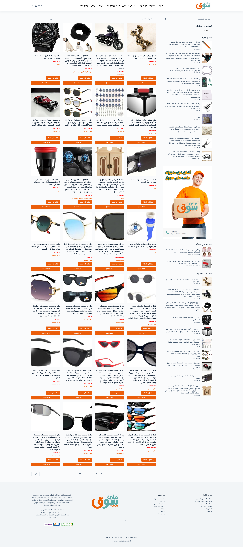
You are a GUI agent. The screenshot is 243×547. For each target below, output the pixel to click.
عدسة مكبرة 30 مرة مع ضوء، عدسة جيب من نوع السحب (142, 181)
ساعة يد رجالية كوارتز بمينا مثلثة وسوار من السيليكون (47, 57)
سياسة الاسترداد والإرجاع (203, 501)
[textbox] (187, 31)
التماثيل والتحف (151, 65)
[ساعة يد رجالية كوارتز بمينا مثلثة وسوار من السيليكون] (45, 37)
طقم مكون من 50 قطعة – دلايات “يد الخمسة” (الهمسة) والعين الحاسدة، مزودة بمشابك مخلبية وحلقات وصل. (110, 123)
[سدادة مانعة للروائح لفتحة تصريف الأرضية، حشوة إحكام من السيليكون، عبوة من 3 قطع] (45, 161)
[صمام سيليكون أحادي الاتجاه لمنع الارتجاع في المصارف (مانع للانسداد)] (141, 226)
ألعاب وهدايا (120, 74)
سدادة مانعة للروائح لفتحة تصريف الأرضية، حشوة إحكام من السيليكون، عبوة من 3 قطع (46, 182)
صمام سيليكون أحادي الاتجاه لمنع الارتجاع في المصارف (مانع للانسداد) (142, 245)
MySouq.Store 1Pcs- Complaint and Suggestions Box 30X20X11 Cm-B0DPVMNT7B (183, 262)
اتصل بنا (209, 508)
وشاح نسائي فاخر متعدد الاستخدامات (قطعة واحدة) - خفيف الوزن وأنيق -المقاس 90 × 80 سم (182, 251)
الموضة (102, 5)
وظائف (209, 511)
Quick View (141, 83)
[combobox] (187, 31)
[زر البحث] (126, 521)
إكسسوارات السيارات (141, 134)
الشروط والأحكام (206, 506)
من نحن (93, 5)
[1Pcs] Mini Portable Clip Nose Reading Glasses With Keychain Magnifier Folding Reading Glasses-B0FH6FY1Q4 (182, 106)
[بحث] (33, 6)
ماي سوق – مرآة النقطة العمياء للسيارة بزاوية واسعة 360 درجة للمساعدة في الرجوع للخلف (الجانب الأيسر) (142, 124)
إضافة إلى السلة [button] (148, 78)
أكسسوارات (121, 131)
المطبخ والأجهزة (113, 5)
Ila (199, 118)
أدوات (154, 189)
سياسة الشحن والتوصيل (204, 498)
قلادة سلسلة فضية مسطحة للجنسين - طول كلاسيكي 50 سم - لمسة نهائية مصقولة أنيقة (185, 69)
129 (80, 474)
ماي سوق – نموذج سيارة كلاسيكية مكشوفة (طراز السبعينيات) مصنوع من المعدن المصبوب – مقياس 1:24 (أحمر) (45, 123)
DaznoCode (127, 541)
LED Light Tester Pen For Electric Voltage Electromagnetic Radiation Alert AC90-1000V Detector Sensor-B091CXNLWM (184, 44)
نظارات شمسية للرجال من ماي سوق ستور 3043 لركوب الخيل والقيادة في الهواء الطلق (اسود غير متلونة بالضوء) (46, 374)
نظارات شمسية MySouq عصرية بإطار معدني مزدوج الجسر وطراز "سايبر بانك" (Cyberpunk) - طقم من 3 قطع (183, 353)
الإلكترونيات (142, 5)
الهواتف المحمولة (156, 5)
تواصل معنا (84, 5)
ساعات (58, 65)
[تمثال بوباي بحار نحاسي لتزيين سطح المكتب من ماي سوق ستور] (141, 37)
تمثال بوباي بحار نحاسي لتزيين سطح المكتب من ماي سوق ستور (142, 57)
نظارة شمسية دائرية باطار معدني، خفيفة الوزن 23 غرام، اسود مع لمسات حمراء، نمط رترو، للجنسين (45, 247)
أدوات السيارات (152, 134)
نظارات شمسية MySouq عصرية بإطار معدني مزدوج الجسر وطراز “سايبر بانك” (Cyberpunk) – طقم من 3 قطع (78, 123)
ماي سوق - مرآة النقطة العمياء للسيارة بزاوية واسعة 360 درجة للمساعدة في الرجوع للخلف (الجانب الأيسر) (182, 330)
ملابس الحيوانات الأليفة (78, 72)
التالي (36, 474)
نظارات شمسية (88, 131)
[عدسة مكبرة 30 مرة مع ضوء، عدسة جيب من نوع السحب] (141, 161)
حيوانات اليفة (88, 72)
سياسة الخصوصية (206, 503)
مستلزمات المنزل (128, 5)
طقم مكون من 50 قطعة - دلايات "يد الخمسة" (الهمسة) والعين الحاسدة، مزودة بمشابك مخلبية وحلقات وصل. (184, 342)
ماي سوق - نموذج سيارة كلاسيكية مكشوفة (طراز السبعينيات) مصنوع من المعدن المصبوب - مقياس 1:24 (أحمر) (183, 365)
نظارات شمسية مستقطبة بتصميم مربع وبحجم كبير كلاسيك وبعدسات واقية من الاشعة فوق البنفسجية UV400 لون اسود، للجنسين (79, 310)
